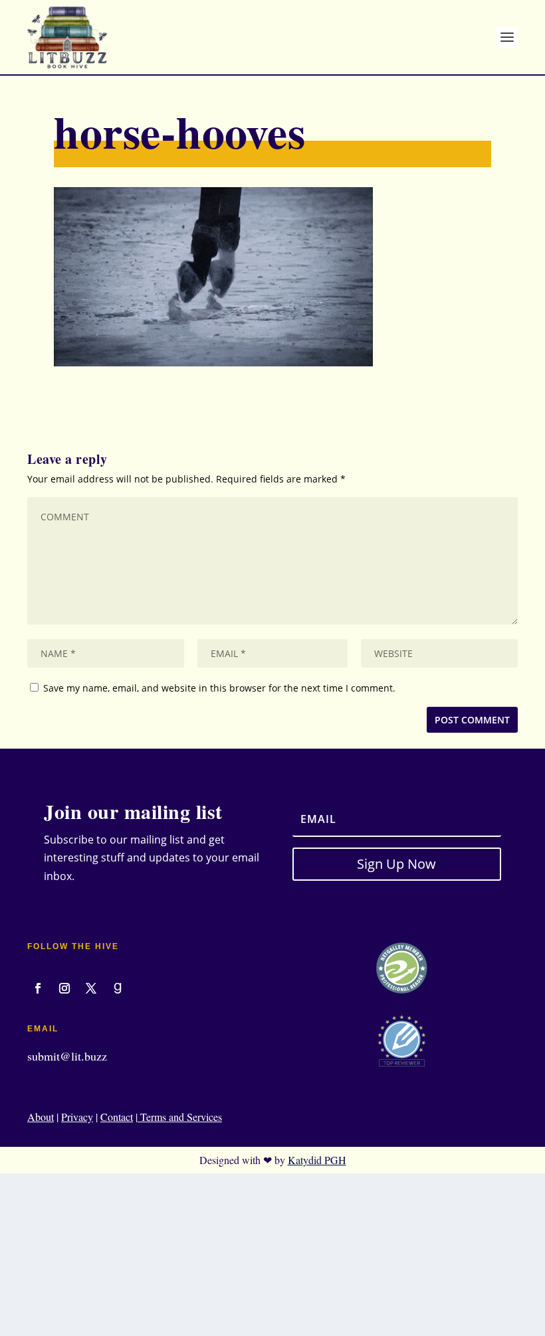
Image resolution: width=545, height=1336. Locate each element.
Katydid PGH (317, 1160)
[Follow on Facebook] (38, 988)
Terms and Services (180, 1117)
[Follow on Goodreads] (117, 988)
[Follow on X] (91, 988)
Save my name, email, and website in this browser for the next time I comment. (219, 688)
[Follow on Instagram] (64, 988)
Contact (116, 1117)
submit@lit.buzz (67, 1056)
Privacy (77, 1117)
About (40, 1117)
